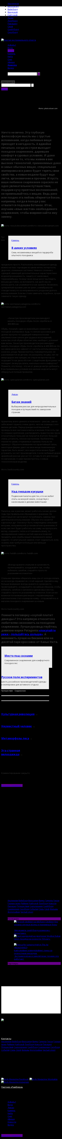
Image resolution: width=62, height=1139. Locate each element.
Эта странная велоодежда (10, 752)
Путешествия (7, 690)
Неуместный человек (16, 726)
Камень (11, 53)
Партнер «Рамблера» (12, 1087)
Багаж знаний (21, 402)
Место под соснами (18, 656)
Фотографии (14, 912)
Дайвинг (25, 903)
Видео (11, 67)
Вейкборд (13, 9)
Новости (12, 65)
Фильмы (54, 909)
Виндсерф (13, 12)
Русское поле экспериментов (21, 677)
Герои (56, 900)
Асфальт (12, 45)
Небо (10, 56)
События (34, 909)
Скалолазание (36, 906)
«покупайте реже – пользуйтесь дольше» (28, 632)
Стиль (41, 909)
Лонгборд (12, 20)
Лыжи (10, 17)
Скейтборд (13, 29)
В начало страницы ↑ (12, 785)
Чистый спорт (26, 912)
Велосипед (13, 6)
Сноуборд (13, 32)
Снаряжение (20, 690)
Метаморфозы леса (15, 738)
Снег (10, 59)
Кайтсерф (12, 15)
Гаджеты (49, 900)
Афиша (11, 62)
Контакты (6, 1038)
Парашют (12, 23)
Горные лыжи (14, 903)
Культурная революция (17, 714)
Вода (10, 47)
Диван (11, 50)
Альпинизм (13, 3)
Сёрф (10, 26)
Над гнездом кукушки (27, 491)
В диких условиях (24, 248)
